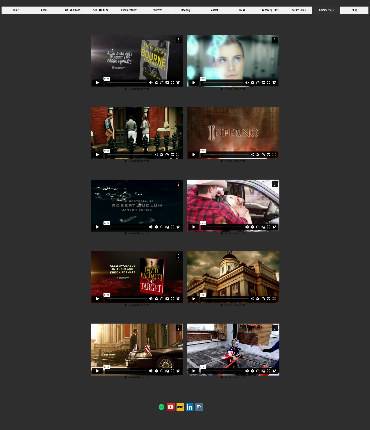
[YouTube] (171, 407)
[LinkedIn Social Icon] (189, 407)
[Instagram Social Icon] (199, 407)
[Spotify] (161, 407)
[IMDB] (180, 407)
